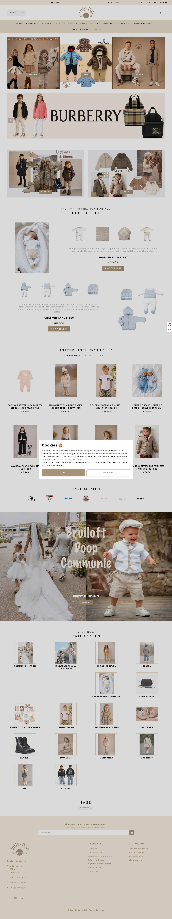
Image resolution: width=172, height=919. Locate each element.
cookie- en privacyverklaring (69, 459)
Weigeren (92, 462)
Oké (64, 472)
